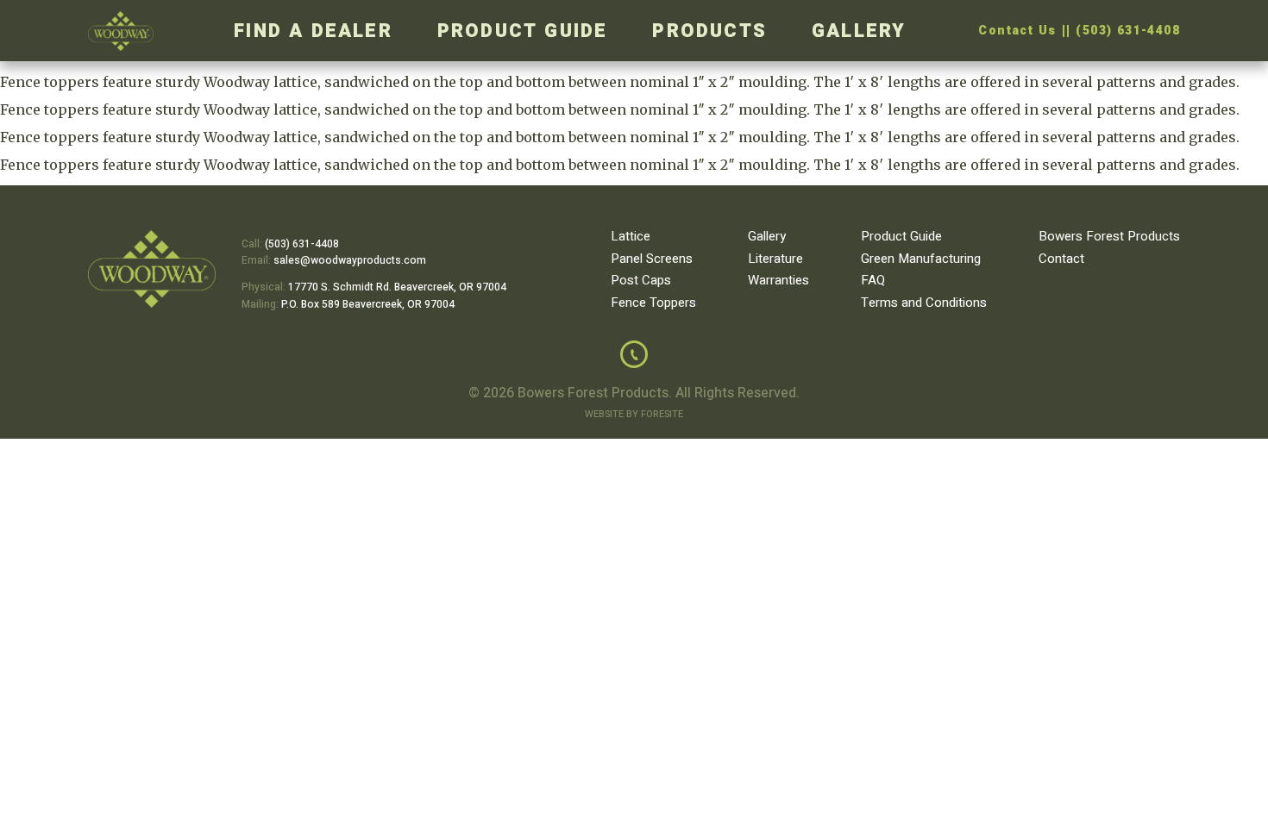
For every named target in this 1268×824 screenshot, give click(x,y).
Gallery (859, 31)
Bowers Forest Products (1109, 236)
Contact (1061, 258)
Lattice (630, 236)
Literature (775, 258)
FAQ (873, 280)
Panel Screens (652, 258)
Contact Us (1017, 31)
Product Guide (522, 31)
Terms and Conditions (924, 302)
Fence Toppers (653, 302)
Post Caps (641, 280)
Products (709, 31)
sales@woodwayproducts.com (349, 260)
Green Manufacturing (921, 258)
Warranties (778, 280)
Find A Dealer (313, 31)
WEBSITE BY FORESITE (634, 414)
